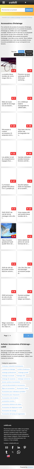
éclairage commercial (24, 379)
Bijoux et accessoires (8, 388)
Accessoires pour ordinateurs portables (14, 391)
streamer (30, 467)
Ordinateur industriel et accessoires (12, 366)
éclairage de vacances (8, 379)
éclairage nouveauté (8, 375)
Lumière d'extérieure (23, 369)
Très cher (29, 54)
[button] (3, 2)
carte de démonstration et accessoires (13, 385)
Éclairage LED (21, 375)
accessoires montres (8, 401)
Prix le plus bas (19, 54)
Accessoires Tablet (22, 388)
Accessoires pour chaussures (11, 394)
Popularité (29, 51)
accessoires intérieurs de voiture (11, 404)
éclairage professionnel (9, 372)
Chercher (29, 10)
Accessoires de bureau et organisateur (13, 414)
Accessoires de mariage (9, 410)
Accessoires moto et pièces (10, 398)
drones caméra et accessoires (11, 382)
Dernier (21, 51)
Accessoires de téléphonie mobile (12, 407)
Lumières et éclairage (8, 369)
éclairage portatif (23, 372)
